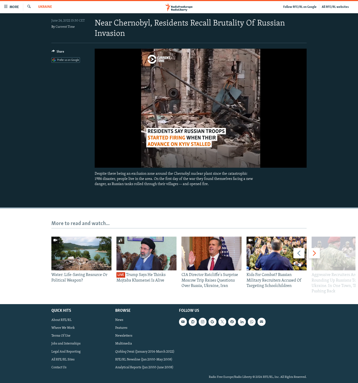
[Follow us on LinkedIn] (242, 322)
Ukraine (45, 7)
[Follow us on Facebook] (232, 322)
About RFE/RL (61, 320)
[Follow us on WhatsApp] (252, 322)
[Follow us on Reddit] (193, 322)
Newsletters (123, 336)
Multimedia (123, 344)
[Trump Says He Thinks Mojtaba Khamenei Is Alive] (146, 253)
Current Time (65, 27)
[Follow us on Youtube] (183, 322)
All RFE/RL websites (335, 7)
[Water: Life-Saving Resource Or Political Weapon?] (81, 253)
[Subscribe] (261, 322)
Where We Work (63, 328)
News (119, 320)
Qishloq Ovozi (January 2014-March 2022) (144, 351)
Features (121, 328)
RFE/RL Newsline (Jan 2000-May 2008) (143, 359)
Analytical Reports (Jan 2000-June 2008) (144, 367)
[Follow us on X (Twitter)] (222, 322)
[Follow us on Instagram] (203, 322)
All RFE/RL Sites (63, 359)
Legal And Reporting (66, 351)
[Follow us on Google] (212, 322)
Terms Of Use (60, 336)
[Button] (58, 53)
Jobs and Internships (66, 344)
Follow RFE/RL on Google (300, 7)
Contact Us (59, 367)
